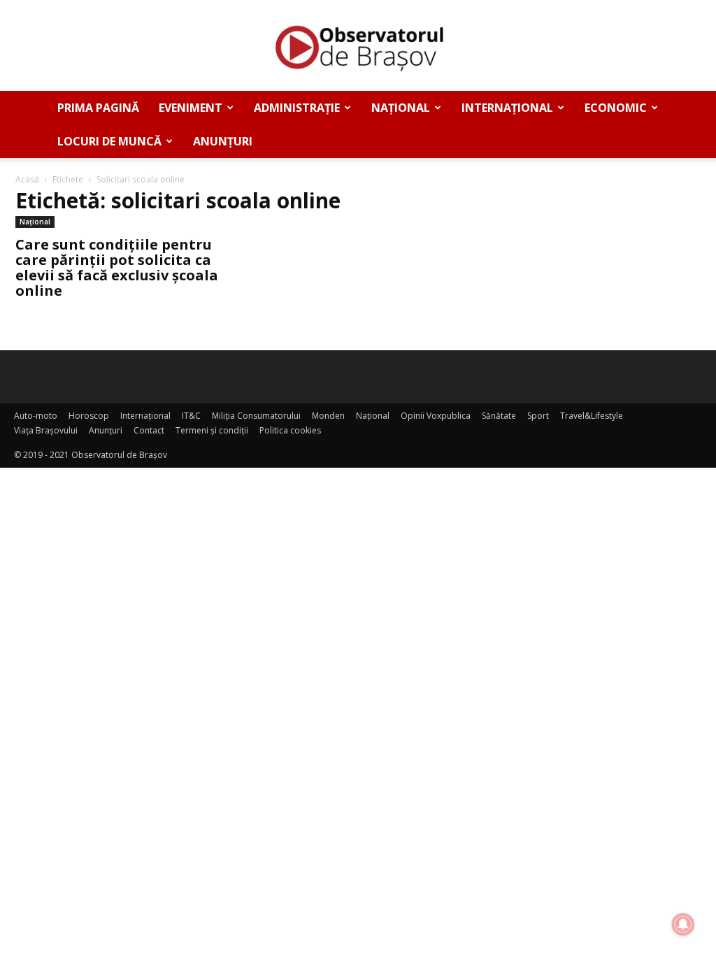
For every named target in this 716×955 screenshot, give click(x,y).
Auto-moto (35, 416)
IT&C (191, 416)
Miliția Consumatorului (256, 416)
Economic (616, 107)
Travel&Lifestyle (591, 416)
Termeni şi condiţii (212, 430)
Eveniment (190, 107)
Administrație (297, 107)
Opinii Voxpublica (436, 416)
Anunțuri (222, 141)
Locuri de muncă (109, 141)
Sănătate (499, 416)
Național (400, 107)
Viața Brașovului (46, 430)
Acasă (27, 179)
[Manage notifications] (683, 924)
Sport (538, 416)
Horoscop (89, 416)
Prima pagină (98, 107)
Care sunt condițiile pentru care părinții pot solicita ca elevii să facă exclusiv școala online (116, 267)
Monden (328, 416)
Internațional (507, 107)
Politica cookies (290, 430)
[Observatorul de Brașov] (358, 46)
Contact (149, 430)
